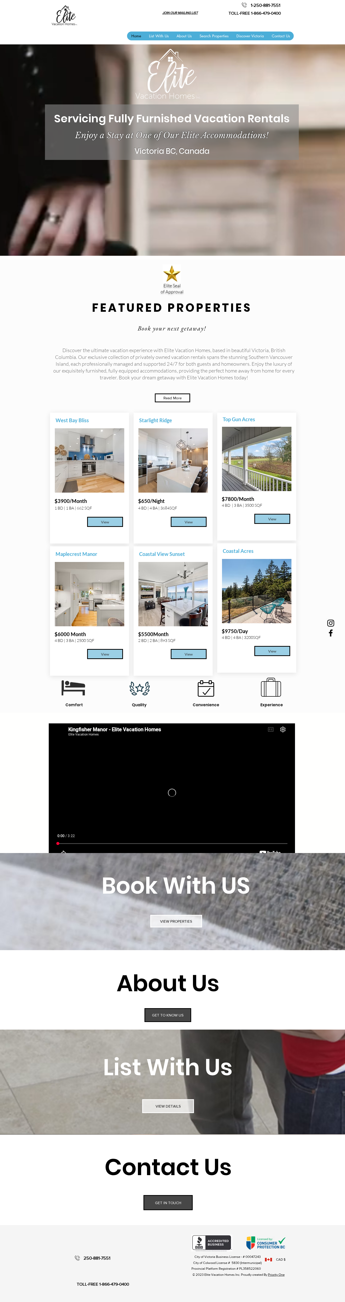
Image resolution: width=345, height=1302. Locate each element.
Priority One (276, 1275)
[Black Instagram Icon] (330, 623)
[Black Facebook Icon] (330, 633)
